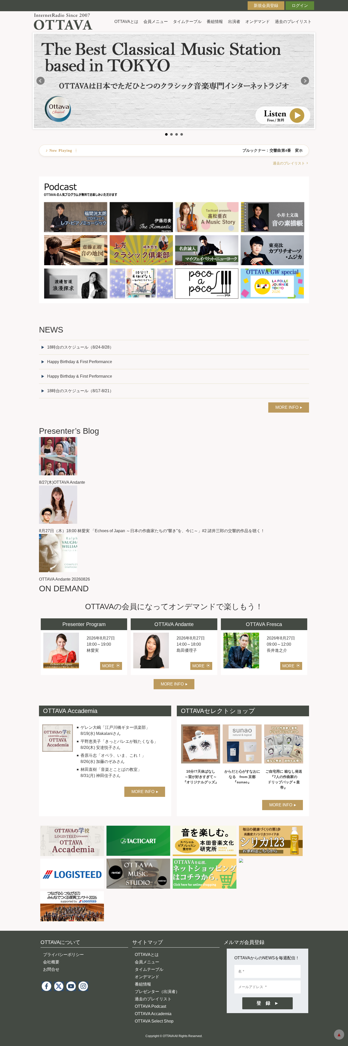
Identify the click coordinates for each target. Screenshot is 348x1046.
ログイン (300, 5)
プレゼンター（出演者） (157, 991)
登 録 (263, 1003)
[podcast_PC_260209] (174, 179)
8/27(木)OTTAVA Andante (62, 482)
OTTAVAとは (126, 21)
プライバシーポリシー (63, 954)
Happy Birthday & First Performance (79, 362)
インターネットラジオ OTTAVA (65, 21)
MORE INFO (286, 407)
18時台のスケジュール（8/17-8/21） (80, 391)
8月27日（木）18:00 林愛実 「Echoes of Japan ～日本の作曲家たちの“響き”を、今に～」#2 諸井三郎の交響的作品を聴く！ (152, 531)
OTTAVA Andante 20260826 (64, 579)
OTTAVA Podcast (150, 1006)
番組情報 (215, 21)
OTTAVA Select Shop (154, 1021)
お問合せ (51, 969)
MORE (108, 666)
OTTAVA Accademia (153, 1014)
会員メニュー (155, 21)
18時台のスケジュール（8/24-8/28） (80, 347)
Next (305, 81)
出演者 (234, 21)
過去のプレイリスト (293, 21)
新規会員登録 (266, 5)
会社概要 (51, 962)
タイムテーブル (187, 21)
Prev (40, 81)
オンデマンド (257, 21)
